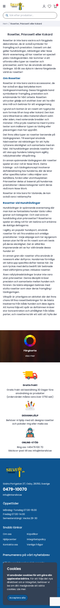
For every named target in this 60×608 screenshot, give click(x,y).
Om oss (7, 534)
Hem (5, 23)
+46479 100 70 (35, 447)
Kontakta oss (10, 544)
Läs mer (21, 589)
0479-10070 (15, 489)
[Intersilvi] (17, 6)
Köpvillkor (32, 534)
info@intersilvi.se (42, 450)
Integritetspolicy (36, 539)
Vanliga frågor (35, 544)
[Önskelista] (49, 6)
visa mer (30, 356)
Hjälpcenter (9, 539)
